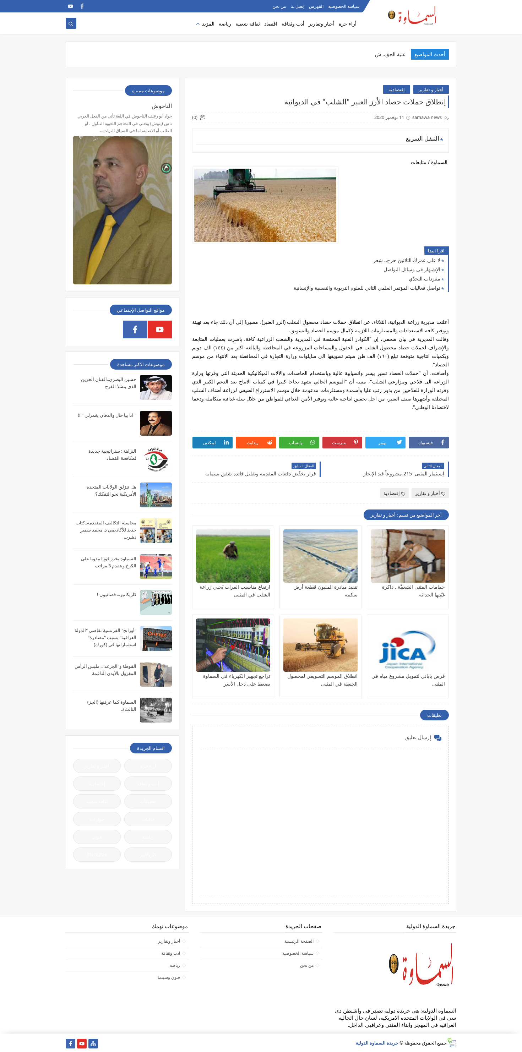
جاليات (148, 819)
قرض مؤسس (391, 54)
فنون (97, 837)
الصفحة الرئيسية (299, 941)
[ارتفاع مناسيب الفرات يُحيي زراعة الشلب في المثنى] (233, 556)
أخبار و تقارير (431, 89)
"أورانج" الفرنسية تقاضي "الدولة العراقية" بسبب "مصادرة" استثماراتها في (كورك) (105, 637)
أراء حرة (348, 23)
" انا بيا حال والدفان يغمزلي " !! (107, 415)
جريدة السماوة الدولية (377, 1043)
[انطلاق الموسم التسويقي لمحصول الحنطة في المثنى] (320, 645)
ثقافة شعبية (247, 23)
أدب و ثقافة (148, 783)
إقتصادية (396, 89)
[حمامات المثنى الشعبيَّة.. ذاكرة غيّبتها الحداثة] (408, 556)
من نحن (279, 6)
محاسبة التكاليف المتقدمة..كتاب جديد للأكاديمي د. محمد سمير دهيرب (106, 529)
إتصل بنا (297, 6)
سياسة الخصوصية (343, 6)
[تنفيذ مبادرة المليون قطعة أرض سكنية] (320, 556)
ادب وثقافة (170, 953)
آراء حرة (148, 766)
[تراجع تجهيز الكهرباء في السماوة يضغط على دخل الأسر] (233, 645)
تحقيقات (148, 801)
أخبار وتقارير (322, 23)
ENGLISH (97, 854)
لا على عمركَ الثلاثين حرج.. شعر (406, 260)
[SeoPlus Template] (451, 1042)
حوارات (97, 819)
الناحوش (162, 106)
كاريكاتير (148, 854)
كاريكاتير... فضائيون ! (116, 594)
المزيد (208, 23)
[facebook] (82, 6)
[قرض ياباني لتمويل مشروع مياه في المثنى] (408, 645)
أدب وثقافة (293, 23)
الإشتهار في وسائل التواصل (412, 269)
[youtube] (70, 6)
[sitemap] (93, 1043)
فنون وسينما (169, 977)
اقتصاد (270, 23)
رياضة (225, 23)
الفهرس (316, 6)
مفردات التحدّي (424, 278)
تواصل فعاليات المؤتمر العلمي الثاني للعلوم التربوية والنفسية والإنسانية (367, 287)
